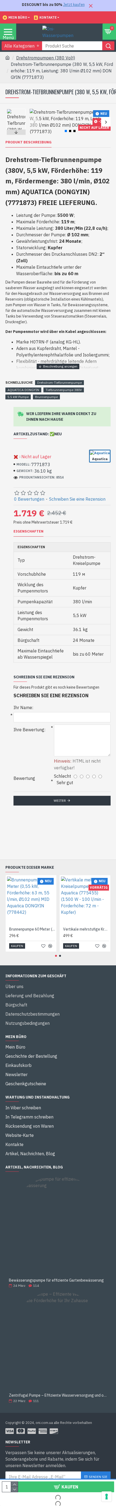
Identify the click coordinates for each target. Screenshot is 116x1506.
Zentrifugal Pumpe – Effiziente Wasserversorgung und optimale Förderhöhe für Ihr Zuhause (58, 1395)
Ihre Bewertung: (29, 729)
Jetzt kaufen (74, 4)
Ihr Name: (23, 707)
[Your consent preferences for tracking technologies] (106, 1496)
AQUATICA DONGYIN (23, 390)
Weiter (60, 801)
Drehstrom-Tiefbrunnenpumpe (59, 382)
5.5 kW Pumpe (18, 397)
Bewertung (24, 778)
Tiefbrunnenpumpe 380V (64, 390)
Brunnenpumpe (46, 397)
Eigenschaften (28, 531)
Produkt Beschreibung (28, 142)
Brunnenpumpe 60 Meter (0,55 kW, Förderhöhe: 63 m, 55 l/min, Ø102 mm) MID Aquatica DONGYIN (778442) (32, 929)
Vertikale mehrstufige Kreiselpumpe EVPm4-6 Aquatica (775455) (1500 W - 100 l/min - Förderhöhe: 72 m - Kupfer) (86, 929)
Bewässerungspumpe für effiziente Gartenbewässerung (56, 1280)
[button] (34, 122)
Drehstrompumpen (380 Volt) (45, 57)
